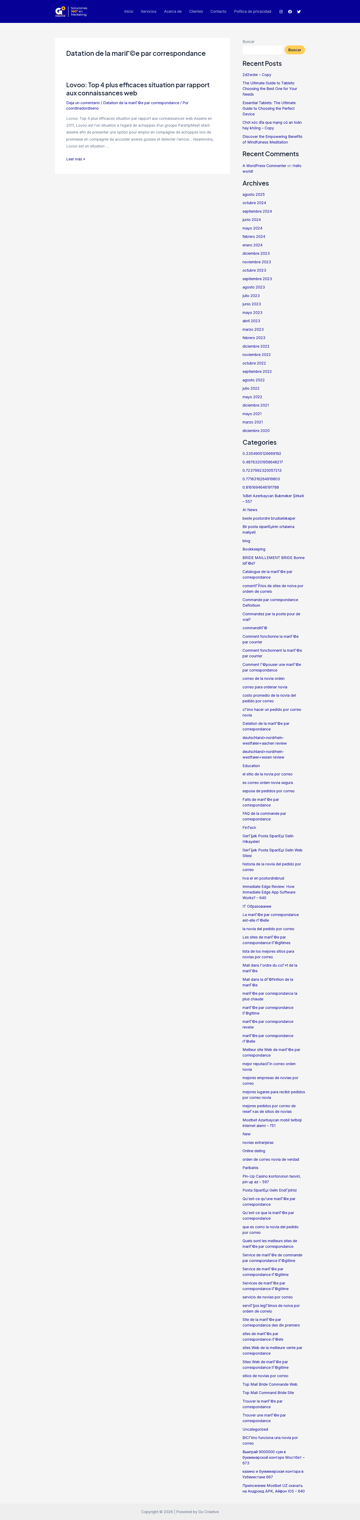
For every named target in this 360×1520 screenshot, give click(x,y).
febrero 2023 (253, 338)
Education (251, 766)
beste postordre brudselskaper (268, 518)
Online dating (253, 1151)
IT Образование (256, 906)
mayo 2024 (252, 228)
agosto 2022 (253, 380)
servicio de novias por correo (267, 1297)
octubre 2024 (254, 203)
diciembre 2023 (256, 253)
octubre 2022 (254, 363)
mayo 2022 (252, 397)
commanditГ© (254, 628)
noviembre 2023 (256, 262)
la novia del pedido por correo (268, 929)
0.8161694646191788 (260, 487)
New (246, 1134)
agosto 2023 (253, 287)
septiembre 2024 (257, 211)
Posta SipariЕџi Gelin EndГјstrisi (269, 1190)
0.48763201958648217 (262, 462)
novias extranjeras (258, 1142)
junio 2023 (251, 304)
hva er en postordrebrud (263, 878)
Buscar (248, 41)
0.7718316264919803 (261, 479)
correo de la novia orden (263, 678)
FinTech (249, 827)
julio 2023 (251, 295)
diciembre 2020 (256, 430)
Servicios (148, 11)
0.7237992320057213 (262, 470)
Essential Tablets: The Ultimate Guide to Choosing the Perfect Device (269, 108)
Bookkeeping (253, 549)
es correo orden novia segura (267, 782)
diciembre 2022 (256, 346)
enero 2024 (252, 245)
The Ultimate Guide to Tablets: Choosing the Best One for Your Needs (269, 88)
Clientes (196, 11)
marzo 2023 (253, 329)
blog (246, 541)
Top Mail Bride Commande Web (270, 1384)
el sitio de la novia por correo (267, 774)
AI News (249, 510)
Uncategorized (255, 1429)
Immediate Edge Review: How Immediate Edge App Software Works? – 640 (268, 892)
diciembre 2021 (255, 405)
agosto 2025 (253, 194)
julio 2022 (251, 388)
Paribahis (250, 1168)
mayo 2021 (251, 414)
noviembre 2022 (256, 354)
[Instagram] (281, 12)
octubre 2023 (254, 270)
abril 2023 (251, 321)
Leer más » (75, 159)
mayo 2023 (252, 312)
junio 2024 (251, 219)
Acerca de (173, 11)
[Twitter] (299, 12)
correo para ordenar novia (264, 687)
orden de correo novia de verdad (270, 1159)
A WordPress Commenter (264, 165)
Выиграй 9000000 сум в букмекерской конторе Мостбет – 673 (273, 1457)
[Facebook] (290, 12)
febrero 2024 (253, 236)
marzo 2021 (252, 422)
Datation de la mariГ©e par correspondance (141, 103)
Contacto (218, 11)
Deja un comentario (83, 103)
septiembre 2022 (257, 371)
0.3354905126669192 (261, 453)
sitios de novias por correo (265, 1376)
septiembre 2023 (257, 279)
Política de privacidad (252, 11)
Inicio (128, 11)
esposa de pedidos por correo (268, 791)
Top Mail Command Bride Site (268, 1392)
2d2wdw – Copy (256, 74)
